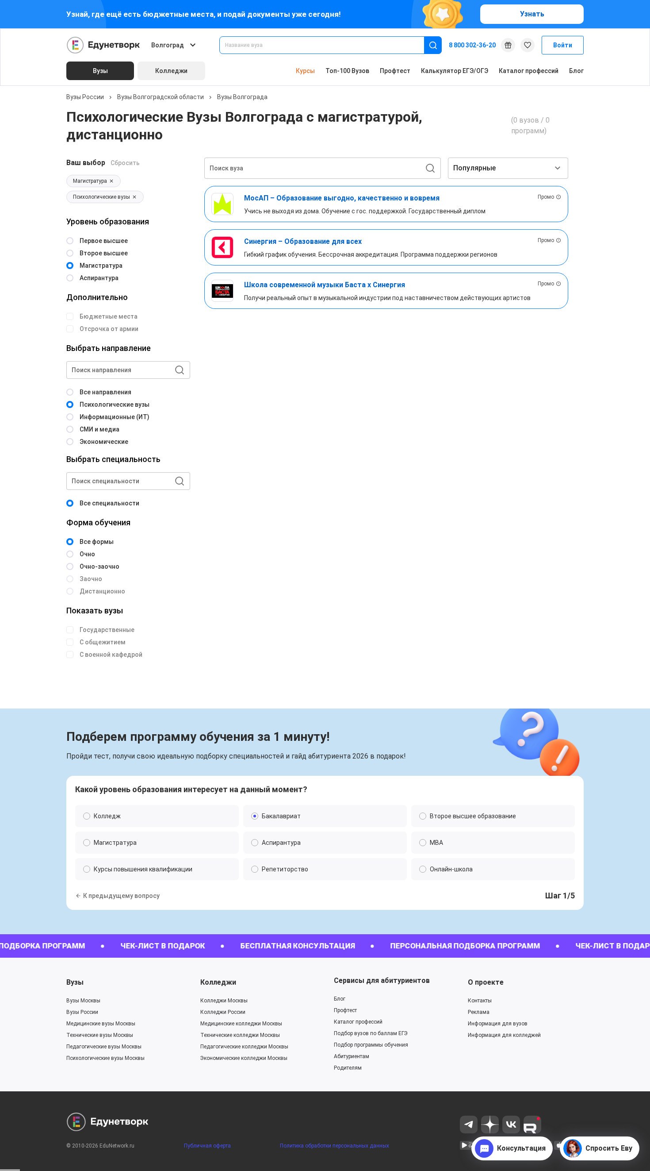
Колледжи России (222, 1012)
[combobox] (328, 45)
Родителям (348, 1068)
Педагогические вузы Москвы (103, 1047)
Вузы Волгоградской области (160, 96)
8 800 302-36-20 (472, 45)
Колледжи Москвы (224, 1001)
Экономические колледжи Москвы (243, 1058)
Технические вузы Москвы (99, 1035)
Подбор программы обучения (371, 1045)
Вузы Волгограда (242, 96)
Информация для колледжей (504, 1035)
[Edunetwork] (103, 45)
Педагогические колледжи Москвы (244, 1047)
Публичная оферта (207, 1146)
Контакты (480, 1001)
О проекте (486, 982)
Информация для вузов (498, 1024)
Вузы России (85, 96)
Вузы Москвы (83, 1001)
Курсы (305, 70)
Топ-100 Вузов (347, 70)
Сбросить (125, 162)
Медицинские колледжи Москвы (241, 1024)
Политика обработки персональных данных (334, 1146)
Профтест (395, 70)
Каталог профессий (528, 70)
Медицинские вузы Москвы (100, 1024)
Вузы (75, 982)
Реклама (478, 1012)
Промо (546, 197)
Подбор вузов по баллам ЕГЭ (371, 1033)
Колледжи (218, 982)
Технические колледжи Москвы (240, 1035)
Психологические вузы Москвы (105, 1058)
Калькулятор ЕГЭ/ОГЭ (454, 70)
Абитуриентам (351, 1056)
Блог (576, 70)
